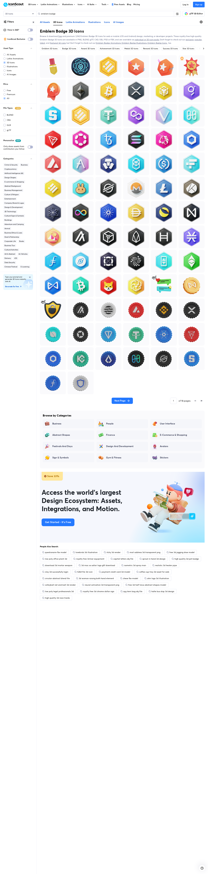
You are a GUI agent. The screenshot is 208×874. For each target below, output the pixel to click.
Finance (110, 435)
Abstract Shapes (61, 435)
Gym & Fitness (113, 458)
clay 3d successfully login (56, 572)
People (109, 424)
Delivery (8, 258)
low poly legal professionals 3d (59, 591)
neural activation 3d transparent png (102, 585)
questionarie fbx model (56, 552)
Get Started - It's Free (58, 522)
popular (198, 39)
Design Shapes (10, 177)
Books (21, 241)
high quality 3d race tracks (57, 598)
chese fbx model (130, 578)
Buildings (8, 220)
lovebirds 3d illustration (86, 552)
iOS (15, 258)
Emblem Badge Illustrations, (135, 43)
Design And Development (119, 446)
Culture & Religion (12, 194)
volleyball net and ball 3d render (60, 585)
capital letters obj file (123, 559)
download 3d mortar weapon (58, 565)
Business (24, 165)
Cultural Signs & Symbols (14, 216)
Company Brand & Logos (14, 203)
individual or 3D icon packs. (147, 39)
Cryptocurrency (10, 169)
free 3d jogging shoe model (182, 552)
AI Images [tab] (118, 22)
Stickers (164, 458)
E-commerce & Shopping (14, 182)
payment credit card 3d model (116, 572)
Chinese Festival (11, 267)
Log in (185, 5)
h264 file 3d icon (85, 572)
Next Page (120, 401)
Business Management (13, 190)
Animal (7, 228)
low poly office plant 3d (56, 559)
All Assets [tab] (45, 22)
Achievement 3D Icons (110, 48)
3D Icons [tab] (57, 22)
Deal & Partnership (12, 237)
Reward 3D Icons (150, 48)
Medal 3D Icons (131, 48)
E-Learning (25, 267)
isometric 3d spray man (135, 565)
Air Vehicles (23, 254)
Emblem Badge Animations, (109, 43)
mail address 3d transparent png (145, 552)
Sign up (198, 5)
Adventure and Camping (14, 224)
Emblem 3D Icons (49, 48)
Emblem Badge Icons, (158, 43)
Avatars (164, 446)
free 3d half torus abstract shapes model (147, 585)
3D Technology (10, 211)
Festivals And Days (62, 446)
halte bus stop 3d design (162, 591)
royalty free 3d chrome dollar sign (98, 591)
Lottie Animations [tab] (75, 22)
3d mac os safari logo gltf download (98, 565)
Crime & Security (11, 165)
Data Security (10, 262)
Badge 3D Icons (69, 48)
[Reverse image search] (177, 13)
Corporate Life (10, 241)
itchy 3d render (114, 552)
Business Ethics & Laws (13, 233)
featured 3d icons (58, 43)
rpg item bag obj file (132, 591)
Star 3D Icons (188, 48)
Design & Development (13, 207)
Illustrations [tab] (94, 22)
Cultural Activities (11, 250)
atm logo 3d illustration (158, 578)
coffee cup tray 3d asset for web (154, 572)
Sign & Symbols (60, 458)
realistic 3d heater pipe (166, 565)
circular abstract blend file (57, 578)
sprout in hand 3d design (153, 559)
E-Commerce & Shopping (173, 435)
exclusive (190, 39)
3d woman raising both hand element (96, 578)
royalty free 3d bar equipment (90, 559)
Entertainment (10, 199)
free (60, 36)
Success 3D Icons (170, 48)
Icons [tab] (107, 22)
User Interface (167, 424)
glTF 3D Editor (196, 14)
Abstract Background (13, 186)
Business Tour (10, 245)
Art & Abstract (10, 254)
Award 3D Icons (88, 48)
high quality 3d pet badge (186, 559)
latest (42, 43)
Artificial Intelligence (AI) (14, 173)
